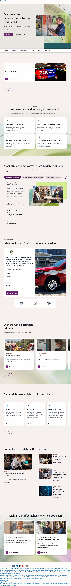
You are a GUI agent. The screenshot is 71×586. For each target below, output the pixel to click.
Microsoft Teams (53, 575)
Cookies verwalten (46, 583)
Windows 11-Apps (63, 568)
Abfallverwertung (44, 570)
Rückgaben (27, 570)
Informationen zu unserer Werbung (8, 585)
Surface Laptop (8, 568)
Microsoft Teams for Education (17, 572)
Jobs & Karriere (9, 578)
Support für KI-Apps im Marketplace (15, 577)
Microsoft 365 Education (30, 572)
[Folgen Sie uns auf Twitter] (20, 566)
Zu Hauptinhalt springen (6, 0)
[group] (35, 74)
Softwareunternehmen (63, 577)
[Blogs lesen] (27, 566)
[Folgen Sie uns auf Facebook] (13, 566)
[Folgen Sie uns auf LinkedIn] (17, 566)
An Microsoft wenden (26, 583)
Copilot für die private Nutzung (31, 568)
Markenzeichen (64, 583)
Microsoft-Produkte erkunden (52, 568)
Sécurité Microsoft (10, 575)
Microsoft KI (2, 575)
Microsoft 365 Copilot (45, 575)
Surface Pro (2, 568)
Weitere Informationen (53, 570)
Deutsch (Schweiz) (4, 580)
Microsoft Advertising (35, 575)
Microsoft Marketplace (41, 577)
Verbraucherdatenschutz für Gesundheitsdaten (10, 583)
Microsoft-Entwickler (62, 575)
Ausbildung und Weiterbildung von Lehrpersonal (54, 572)
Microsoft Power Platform (52, 577)
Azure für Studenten (15, 573)
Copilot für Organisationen (18, 568)
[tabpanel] (35, 204)
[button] (8, 34)
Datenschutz (39, 583)
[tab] (12, 177)
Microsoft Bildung (62, 570)
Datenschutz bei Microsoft (31, 578)
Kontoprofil (2, 570)
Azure (15, 575)
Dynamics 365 (20, 575)
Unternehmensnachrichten (19, 578)
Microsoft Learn (3, 577)
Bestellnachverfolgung (35, 570)
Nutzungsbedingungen (56, 583)
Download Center (9, 570)
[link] (6, 51)
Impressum (33, 583)
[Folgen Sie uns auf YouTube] (23, 566)
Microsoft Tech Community (30, 577)
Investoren (39, 578)
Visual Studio (3, 578)
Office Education (39, 572)
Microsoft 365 (42, 568)
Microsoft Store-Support (18, 570)
